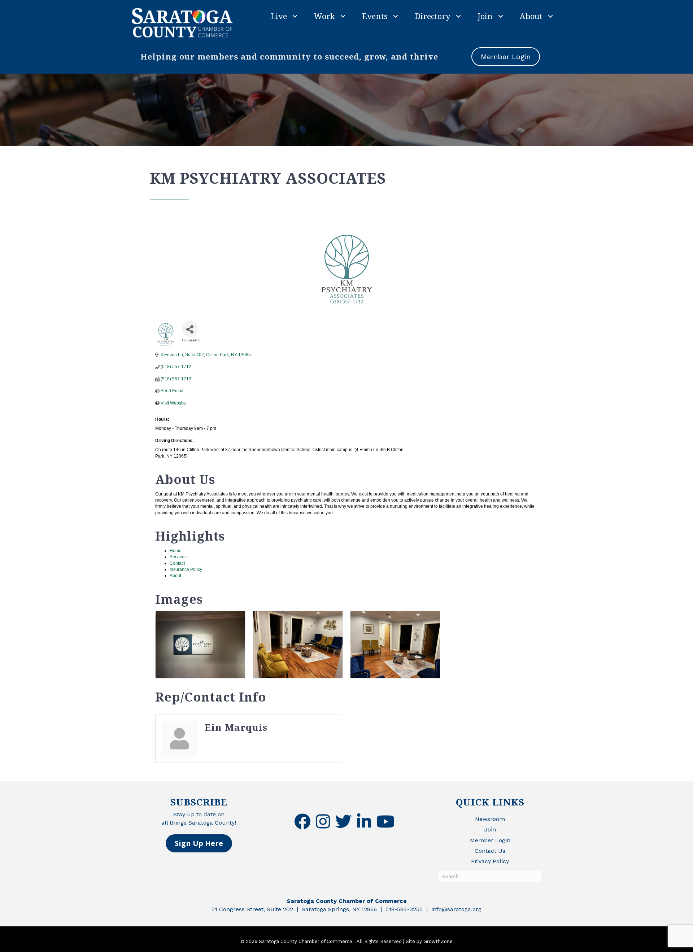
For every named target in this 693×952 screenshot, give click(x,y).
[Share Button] (190, 329)
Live (279, 15)
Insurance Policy (186, 569)
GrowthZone (438, 941)
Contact (177, 563)
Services (178, 556)
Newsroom (490, 819)
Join (485, 15)
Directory (432, 15)
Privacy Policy (490, 861)
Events (375, 15)
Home (176, 550)
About (531, 15)
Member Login (490, 840)
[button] (199, 843)
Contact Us (490, 850)
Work (324, 15)
